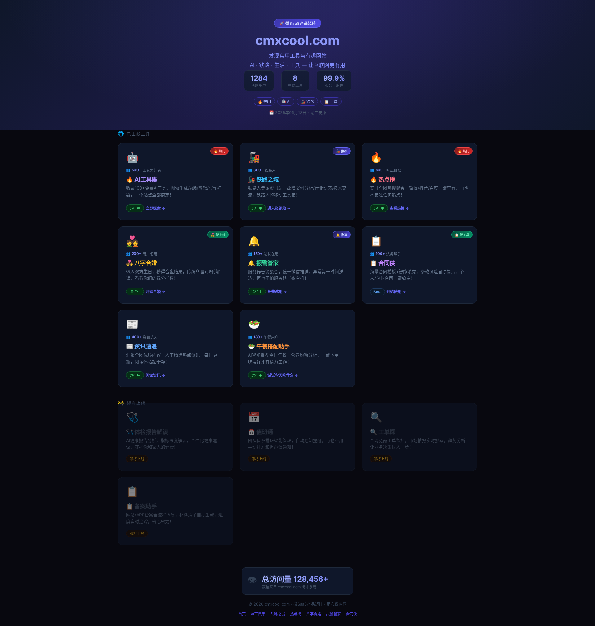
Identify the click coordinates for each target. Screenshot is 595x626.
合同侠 (351, 614)
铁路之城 (277, 614)
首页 (242, 614)
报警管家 (333, 614)
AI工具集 (258, 614)
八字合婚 (313, 614)
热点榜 (295, 614)
